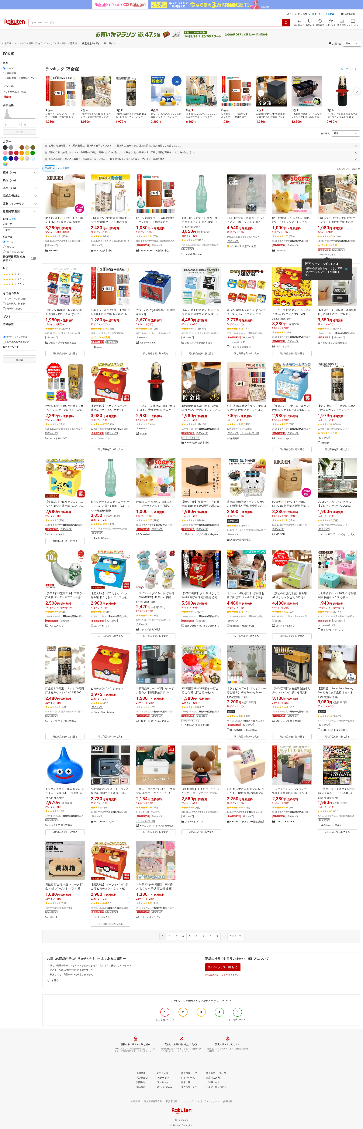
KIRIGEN (53, 250)
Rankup (325, 443)
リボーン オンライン (150, 917)
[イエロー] (27, 153)
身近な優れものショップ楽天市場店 (203, 626)
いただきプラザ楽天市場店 (62, 343)
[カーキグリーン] (32, 147)
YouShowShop (147, 343)
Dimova (98, 347)
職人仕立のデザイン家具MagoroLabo (203, 534)
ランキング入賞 (329, 245)
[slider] (3, 118)
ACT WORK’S (56, 626)
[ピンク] (5, 153)
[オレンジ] (21, 153)
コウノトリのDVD (58, 438)
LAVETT (53, 917)
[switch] (33, 258)
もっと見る (52, 980)
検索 (21, 132)
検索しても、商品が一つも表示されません (71, 974)
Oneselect (281, 250)
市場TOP (6, 43)
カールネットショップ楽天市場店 (157, 826)
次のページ (235, 936)
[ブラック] (5, 147)
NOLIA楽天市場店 (103, 250)
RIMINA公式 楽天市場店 (197, 442)
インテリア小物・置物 (55, 43)
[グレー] (11, 147)
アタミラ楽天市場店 (240, 347)
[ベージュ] (27, 147)
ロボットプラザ (284, 346)
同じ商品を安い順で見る (65, 353)
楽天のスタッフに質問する (223, 967)
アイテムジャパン (194, 821)
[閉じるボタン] (355, 146)
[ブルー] (5, 158)
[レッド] (16, 153)
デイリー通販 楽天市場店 (243, 246)
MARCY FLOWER (285, 821)
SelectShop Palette (104, 712)
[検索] (286, 22)
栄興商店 (234, 438)
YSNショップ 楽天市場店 (334, 343)
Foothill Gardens (193, 254)
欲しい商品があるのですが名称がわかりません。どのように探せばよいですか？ (91, 965)
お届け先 (7, 224)
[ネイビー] (11, 158)
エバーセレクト (102, 438)
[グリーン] (32, 153)
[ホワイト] (16, 147)
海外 (14, 219)
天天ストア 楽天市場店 (60, 825)
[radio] (4, 68)
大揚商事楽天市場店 (240, 540)
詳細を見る (158, 159)
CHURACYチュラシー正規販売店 (247, 821)
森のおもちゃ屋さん (331, 825)
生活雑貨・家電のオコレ (242, 626)
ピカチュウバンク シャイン (107, 688)
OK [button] (346, 269)
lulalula (143, 434)
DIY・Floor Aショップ (105, 821)
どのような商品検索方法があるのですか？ (71, 970)
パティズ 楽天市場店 (150, 629)
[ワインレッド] (11, 153)
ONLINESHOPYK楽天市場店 (154, 250)
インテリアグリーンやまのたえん (338, 534)
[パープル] (16, 158)
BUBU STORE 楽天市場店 (243, 730)
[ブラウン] (21, 147)
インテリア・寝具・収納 (27, 43)
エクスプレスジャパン (332, 630)
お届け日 (7, 237)
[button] (349, 14)
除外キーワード (11, 347)
